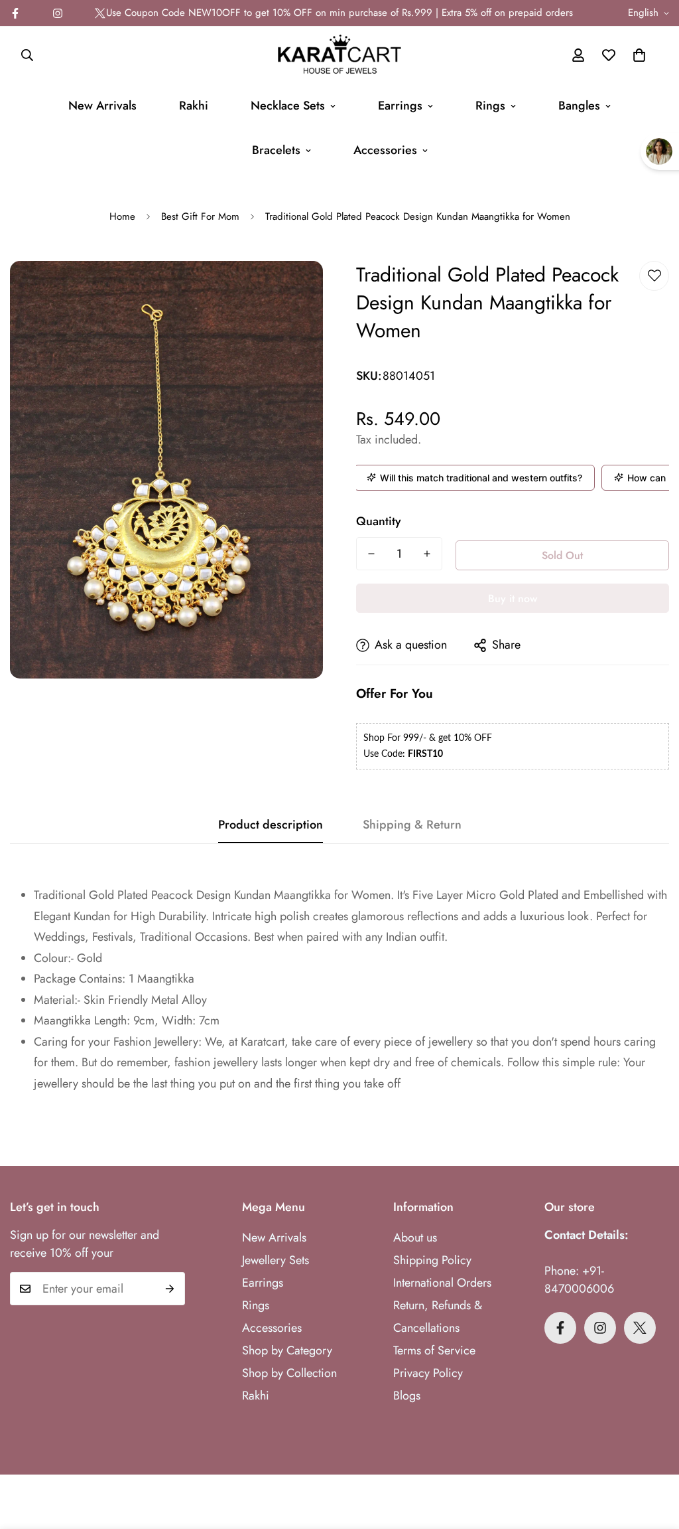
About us (415, 1237)
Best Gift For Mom (200, 216)
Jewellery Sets (275, 1260)
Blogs (406, 1395)
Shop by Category (287, 1350)
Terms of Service (434, 1350)
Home (122, 216)
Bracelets (276, 150)
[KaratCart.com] (339, 55)
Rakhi (193, 105)
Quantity (378, 521)
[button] (639, 55)
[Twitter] (100, 13)
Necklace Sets (288, 105)
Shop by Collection (289, 1373)
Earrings (400, 105)
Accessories (385, 150)
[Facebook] (560, 1328)
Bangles (579, 105)
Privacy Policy (428, 1373)
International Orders (442, 1282)
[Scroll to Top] (653, 1456)
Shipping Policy (432, 1260)
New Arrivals (102, 105)
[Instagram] (58, 13)
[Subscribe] (170, 1288)
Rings (490, 105)
